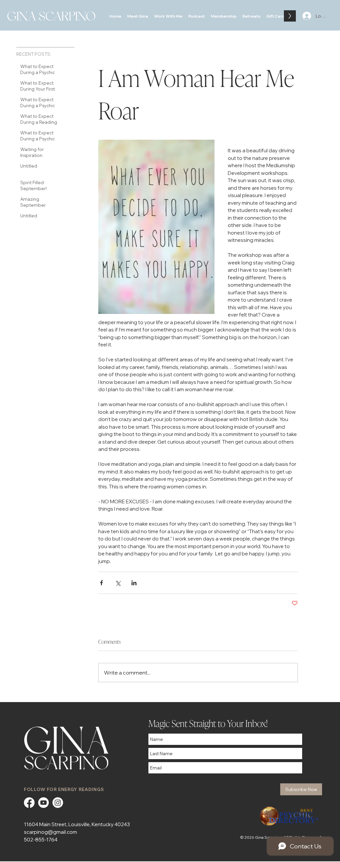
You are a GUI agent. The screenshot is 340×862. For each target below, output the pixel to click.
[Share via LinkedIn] (134, 583)
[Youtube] (43, 802)
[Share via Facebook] (101, 583)
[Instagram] (57, 802)
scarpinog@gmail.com (50, 832)
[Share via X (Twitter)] (118, 583)
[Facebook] (29, 802)
